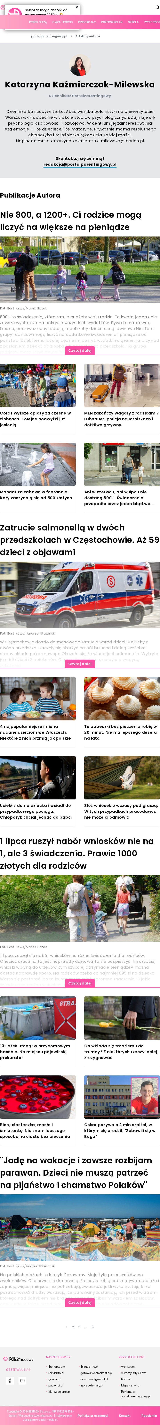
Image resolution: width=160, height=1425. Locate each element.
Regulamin (149, 1416)
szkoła (133, 22)
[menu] (10, 1381)
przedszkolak (112, 22)
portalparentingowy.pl (49, 36)
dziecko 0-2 (87, 22)
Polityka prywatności (93, 1416)
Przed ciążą (38, 22)
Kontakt (125, 1416)
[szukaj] (157, 7)
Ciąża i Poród (62, 22)
